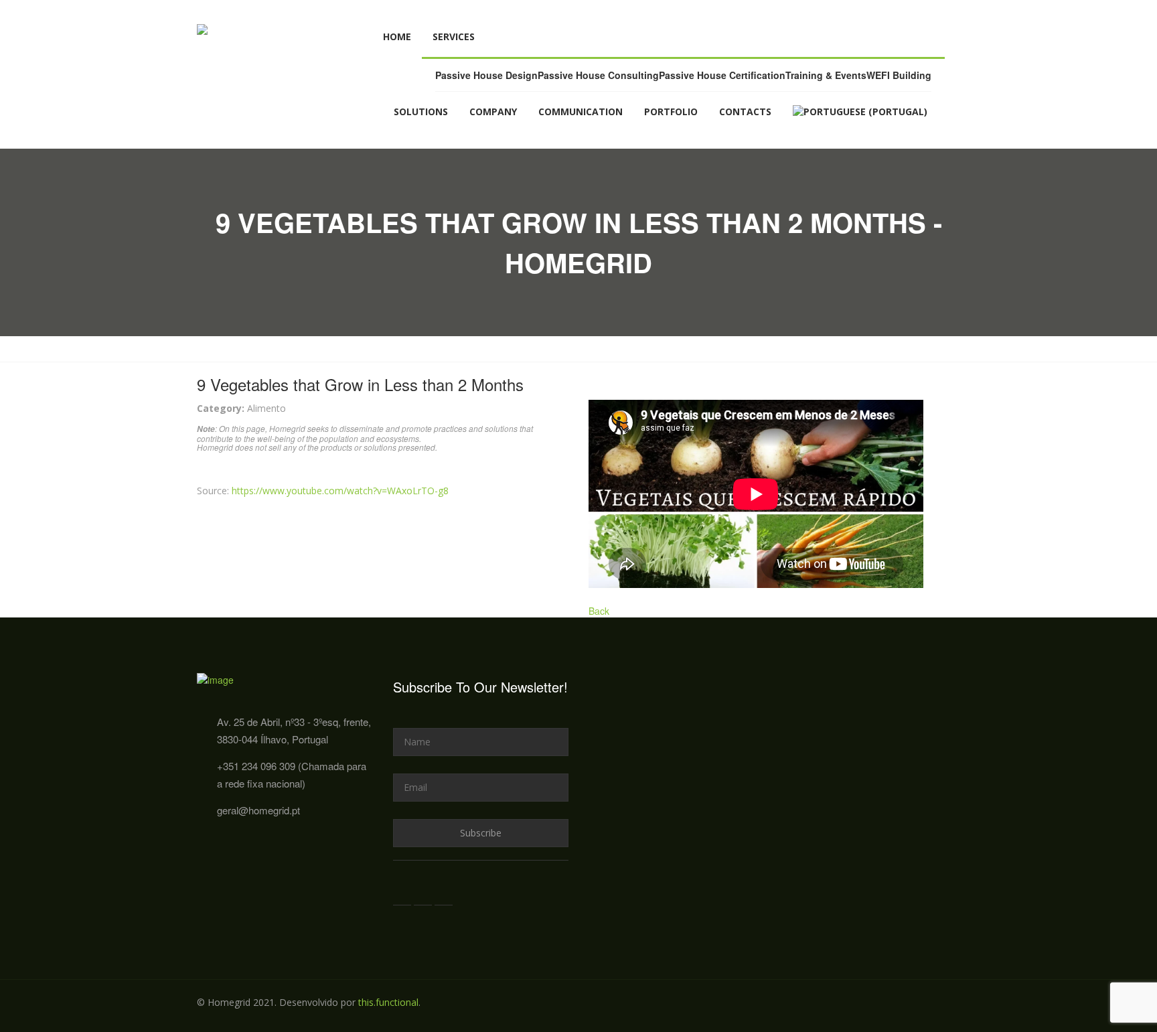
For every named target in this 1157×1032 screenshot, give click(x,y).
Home (397, 36)
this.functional (388, 1002)
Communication (580, 111)
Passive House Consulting (598, 75)
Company (493, 111)
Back (599, 610)
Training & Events (825, 75)
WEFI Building (898, 75)
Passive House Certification (722, 75)
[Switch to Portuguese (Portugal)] (860, 112)
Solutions (421, 111)
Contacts (745, 111)
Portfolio (671, 111)
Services (454, 36)
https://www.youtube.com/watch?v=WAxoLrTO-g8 (340, 490)
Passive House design (486, 75)
